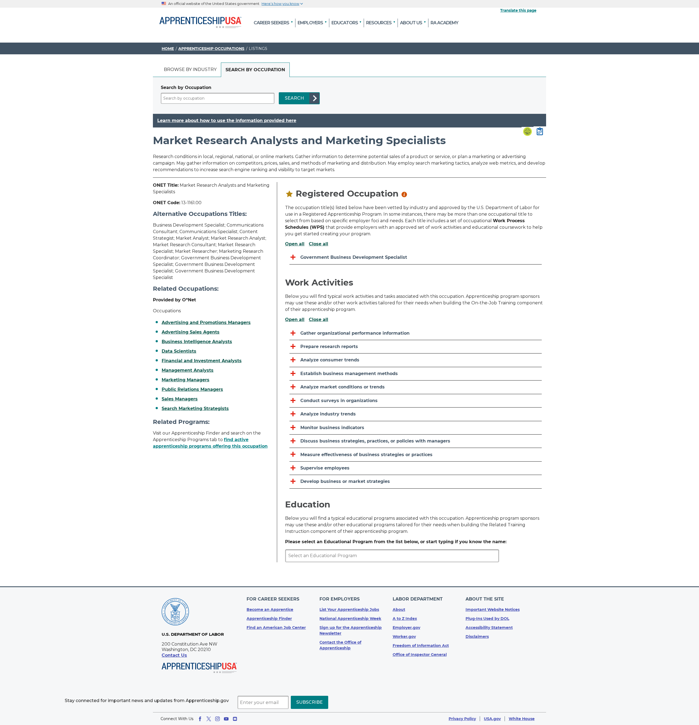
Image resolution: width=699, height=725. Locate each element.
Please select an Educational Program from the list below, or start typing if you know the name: (396, 541)
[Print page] (528, 132)
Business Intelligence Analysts (197, 341)
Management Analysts (188, 370)
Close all (318, 244)
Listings (258, 48)
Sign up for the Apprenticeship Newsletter (350, 630)
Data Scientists (179, 351)
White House (522, 718)
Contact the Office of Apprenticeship (340, 645)
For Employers (339, 599)
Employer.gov (406, 627)
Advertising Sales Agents (191, 332)
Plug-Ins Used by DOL (487, 618)
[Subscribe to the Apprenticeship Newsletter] (235, 719)
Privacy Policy (462, 718)
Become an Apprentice (270, 609)
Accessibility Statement (489, 627)
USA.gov (492, 718)
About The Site (485, 599)
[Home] (200, 23)
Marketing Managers (185, 380)
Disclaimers (477, 636)
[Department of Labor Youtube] (226, 719)
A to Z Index (405, 618)
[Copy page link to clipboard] (540, 131)
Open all (294, 244)
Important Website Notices (493, 609)
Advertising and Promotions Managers (206, 322)
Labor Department (418, 599)
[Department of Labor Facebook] (200, 719)
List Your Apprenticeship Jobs (349, 609)
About (399, 609)
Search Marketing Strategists (195, 408)
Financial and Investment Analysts (202, 360)
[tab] (190, 70)
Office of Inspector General (420, 654)
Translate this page (518, 10)
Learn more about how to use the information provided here (226, 120)
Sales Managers (180, 399)
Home (168, 48)
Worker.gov (404, 636)
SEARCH (294, 98)
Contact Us (174, 655)
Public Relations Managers (192, 389)
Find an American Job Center (276, 627)
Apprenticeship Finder (269, 618)
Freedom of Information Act (421, 645)
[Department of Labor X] (208, 719)
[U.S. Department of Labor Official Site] (175, 612)
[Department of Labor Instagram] (217, 719)
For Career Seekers (273, 599)
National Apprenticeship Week (350, 618)
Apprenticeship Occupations (211, 48)
